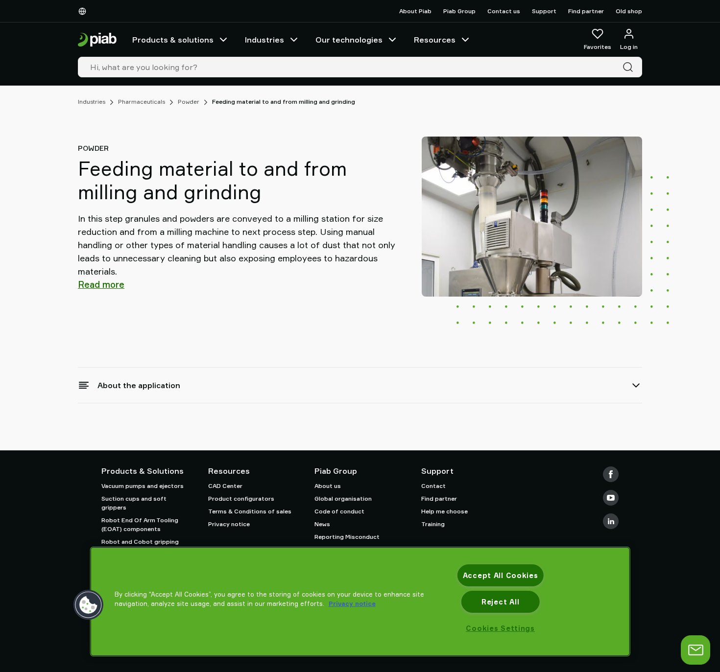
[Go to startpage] (97, 40)
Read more (101, 284)
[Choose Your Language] (84, 11)
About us (327, 485)
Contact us (503, 11)
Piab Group (459, 11)
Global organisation (343, 498)
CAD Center (225, 485)
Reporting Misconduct (347, 536)
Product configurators (241, 498)
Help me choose (444, 511)
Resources (435, 40)
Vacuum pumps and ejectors (142, 485)
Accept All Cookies (500, 575)
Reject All (500, 602)
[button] (88, 605)
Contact (433, 485)
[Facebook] (611, 474)
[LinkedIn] (611, 521)
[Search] (630, 67)
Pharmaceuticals (141, 101)
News (322, 524)
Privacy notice (229, 524)
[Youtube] (611, 498)
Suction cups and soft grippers (134, 503)
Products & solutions (173, 40)
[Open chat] (695, 650)
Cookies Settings (500, 628)
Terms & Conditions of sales (249, 511)
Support (544, 11)
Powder (188, 101)
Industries (264, 40)
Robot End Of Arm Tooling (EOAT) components (139, 524)
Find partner (586, 11)
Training (433, 524)
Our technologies (349, 40)
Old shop (629, 11)
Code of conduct (339, 511)
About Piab (415, 11)
